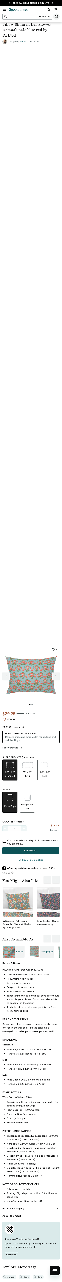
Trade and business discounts (31, 3)
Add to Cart (30, 850)
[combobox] (44, 17)
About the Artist (30, 1216)
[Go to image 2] (31, 704)
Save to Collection (30, 860)
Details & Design (30, 963)
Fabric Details (12, 748)
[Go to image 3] (32, 704)
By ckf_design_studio (11, 928)
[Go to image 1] (29, 704)
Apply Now (11, 1254)
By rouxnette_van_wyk (45, 925)
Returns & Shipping (30, 1208)
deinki (23, 41)
